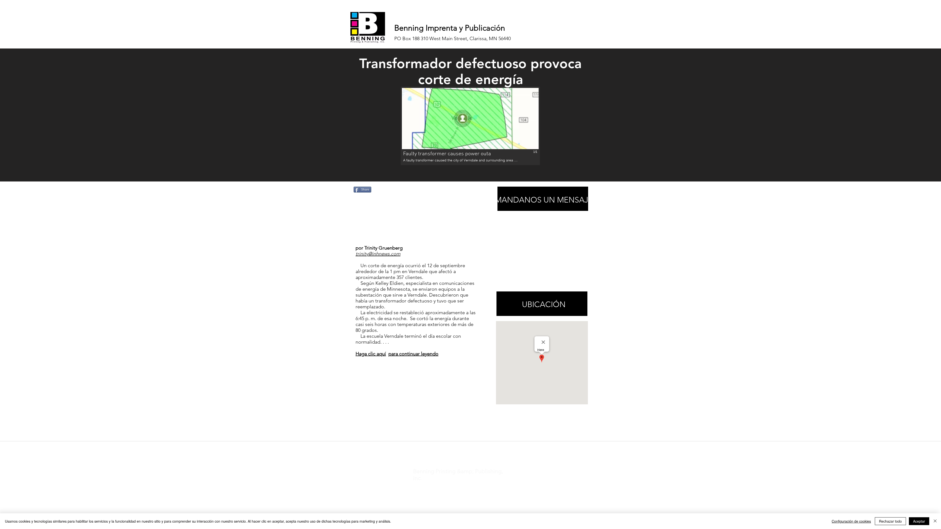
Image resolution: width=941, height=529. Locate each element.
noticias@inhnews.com (466, 447)
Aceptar (919, 521)
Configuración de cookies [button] (851, 521)
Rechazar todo (890, 521)
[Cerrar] (935, 521)
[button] (470, 126)
